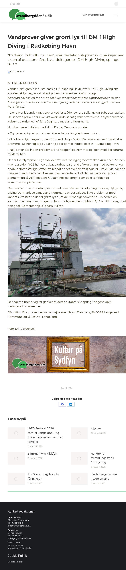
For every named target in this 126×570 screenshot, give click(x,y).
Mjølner (96, 428)
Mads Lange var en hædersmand (104, 476)
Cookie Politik (15, 561)
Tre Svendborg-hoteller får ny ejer (44, 476)
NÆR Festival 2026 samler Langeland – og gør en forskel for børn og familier (45, 435)
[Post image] (16, 433)
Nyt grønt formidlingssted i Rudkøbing (102, 458)
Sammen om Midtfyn (42, 453)
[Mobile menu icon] (115, 15)
